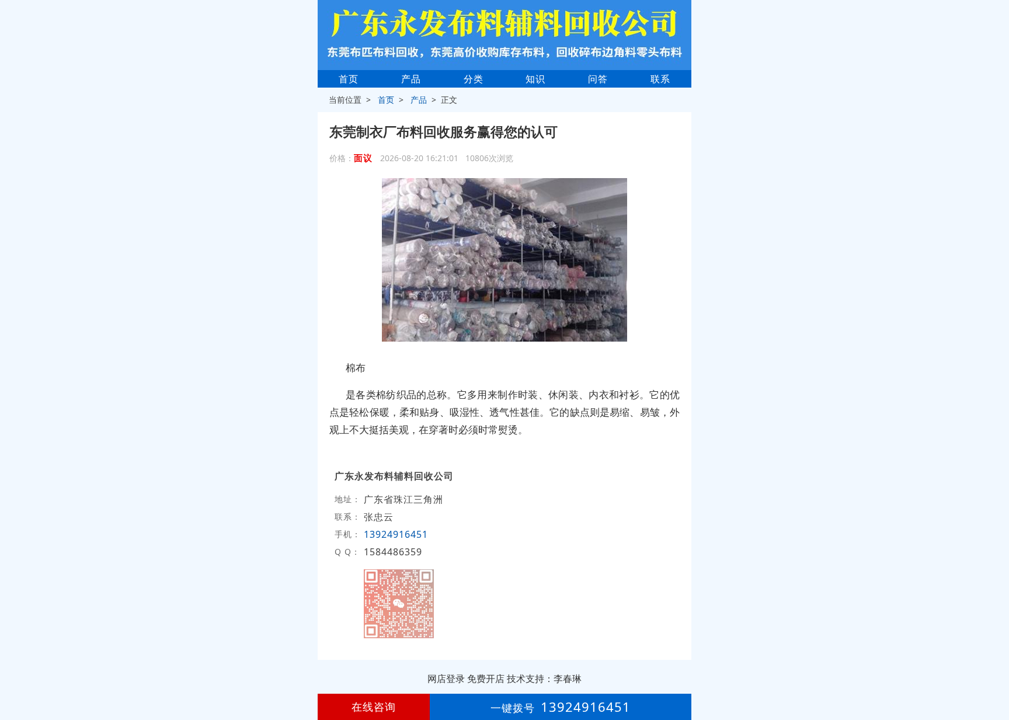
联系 (660, 78)
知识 (535, 78)
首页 (349, 78)
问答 (598, 78)
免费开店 (486, 678)
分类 (473, 78)
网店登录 (446, 678)
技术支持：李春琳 (544, 678)
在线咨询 (374, 707)
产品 (411, 78)
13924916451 (396, 534)
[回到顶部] (993, 675)
